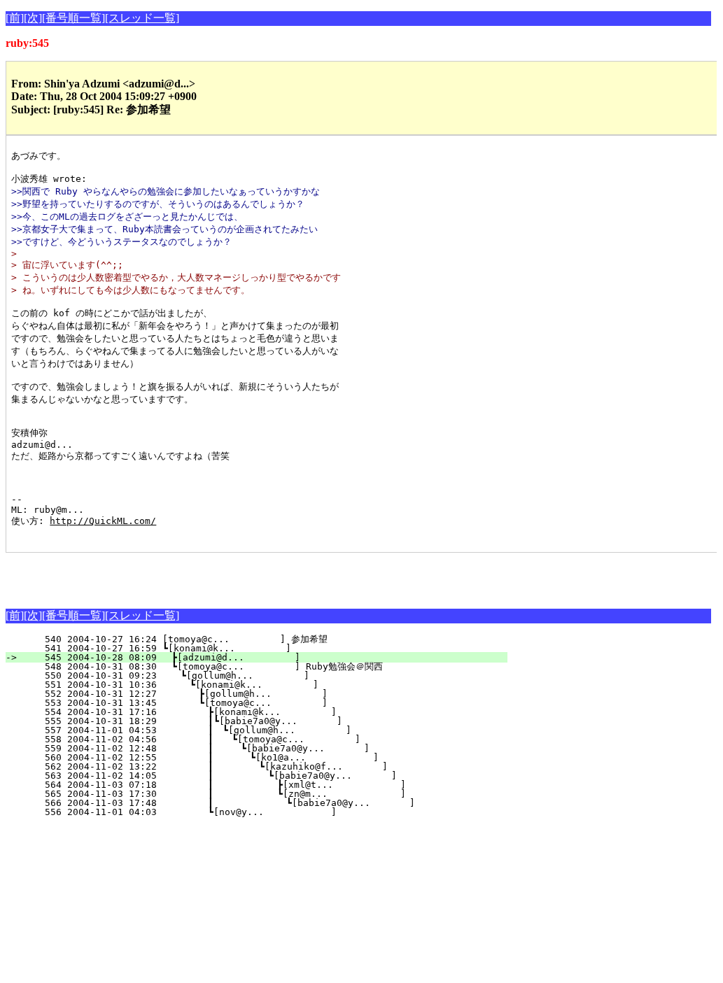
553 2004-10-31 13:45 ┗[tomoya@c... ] (261, 703)
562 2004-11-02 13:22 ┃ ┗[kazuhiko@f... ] (252, 766)
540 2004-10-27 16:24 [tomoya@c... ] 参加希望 (264, 639)
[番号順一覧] (73, 18)
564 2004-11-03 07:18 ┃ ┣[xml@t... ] (250, 784)
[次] (33, 18)
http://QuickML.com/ (103, 521)
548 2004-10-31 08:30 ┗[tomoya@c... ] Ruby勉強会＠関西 (258, 666)
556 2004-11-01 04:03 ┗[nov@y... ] (260, 812)
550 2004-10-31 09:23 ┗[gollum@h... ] (263, 675)
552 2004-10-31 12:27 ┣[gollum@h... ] (261, 693)
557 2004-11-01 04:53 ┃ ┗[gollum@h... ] (256, 730)
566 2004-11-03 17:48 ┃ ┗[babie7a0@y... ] (249, 803)
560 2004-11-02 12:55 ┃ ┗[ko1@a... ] (253, 757)
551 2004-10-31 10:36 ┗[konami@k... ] (262, 684)
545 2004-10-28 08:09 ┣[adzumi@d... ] (264, 657)
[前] (15, 18)
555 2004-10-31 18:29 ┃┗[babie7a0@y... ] (257, 721)
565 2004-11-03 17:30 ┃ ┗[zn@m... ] (250, 793)
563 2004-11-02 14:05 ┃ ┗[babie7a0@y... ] (251, 775)
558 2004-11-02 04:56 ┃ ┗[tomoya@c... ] (255, 739)
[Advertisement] (169, 574)
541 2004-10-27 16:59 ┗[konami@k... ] (266, 648)
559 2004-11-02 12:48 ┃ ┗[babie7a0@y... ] (254, 748)
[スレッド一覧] (142, 18)
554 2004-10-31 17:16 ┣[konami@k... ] (260, 712)
